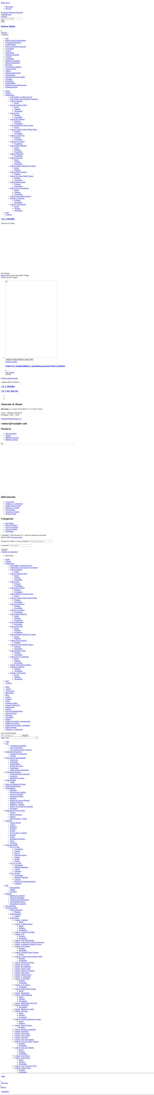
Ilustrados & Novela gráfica (15, 810)
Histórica (13, 829)
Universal (13, 843)
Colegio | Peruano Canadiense (25, 1029)
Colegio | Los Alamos (22, 985)
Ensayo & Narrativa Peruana (15, 784)
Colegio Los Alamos (17, 610)
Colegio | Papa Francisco (23, 1025)
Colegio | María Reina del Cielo (25, 1003)
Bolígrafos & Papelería (13, 752)
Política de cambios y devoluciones (17, 721)
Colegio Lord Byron (17, 604)
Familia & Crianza (16, 766)
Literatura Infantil (11, 845)
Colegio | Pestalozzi (21, 1031)
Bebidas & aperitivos (17, 896)
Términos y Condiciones (14, 729)
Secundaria (18, 580)
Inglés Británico (15, 914)
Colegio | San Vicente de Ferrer (25, 1066)
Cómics (12, 813)
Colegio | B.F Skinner (22, 946)
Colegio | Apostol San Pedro (24, 932)
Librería (8, 561)
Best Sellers (9, 693)
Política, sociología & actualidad (21, 806)
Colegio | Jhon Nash (21, 973)
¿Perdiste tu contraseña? (9, 552)
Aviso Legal (9, 691)
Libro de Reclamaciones (14, 711)
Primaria (17, 578)
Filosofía (13, 798)
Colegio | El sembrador (22, 967)
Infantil (12, 890)
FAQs (7, 701)
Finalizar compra (11, 703)
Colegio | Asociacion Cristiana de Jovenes (29, 942)
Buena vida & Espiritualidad (15, 758)
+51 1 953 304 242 (9, 391)
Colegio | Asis (19, 934)
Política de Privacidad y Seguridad (17, 725)
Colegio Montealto (16, 622)
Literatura (8, 821)
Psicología (13, 808)
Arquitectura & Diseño (18, 746)
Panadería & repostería (18, 904)
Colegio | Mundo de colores (24, 1009)
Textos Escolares (11, 908)
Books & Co (5, 3)
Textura (17, 861)
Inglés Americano (16, 910)
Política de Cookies (12, 723)
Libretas (13, 756)
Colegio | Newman (21, 1011)
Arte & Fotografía (16, 748)
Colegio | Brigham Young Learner (26, 952)
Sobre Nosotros (10, 727)
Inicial (16, 572)
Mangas (13, 817)
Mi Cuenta (5, 1083)
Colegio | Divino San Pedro (24, 962)
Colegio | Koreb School (22, 975)
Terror (12, 841)
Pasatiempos (14, 768)
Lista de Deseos (11, 713)
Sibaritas (8, 894)
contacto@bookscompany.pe (11, 419)
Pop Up (17, 853)
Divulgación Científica (18, 792)
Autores (8, 689)
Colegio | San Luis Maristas (24, 1048)
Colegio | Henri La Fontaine (24, 971)
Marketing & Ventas (17, 778)
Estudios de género (16, 796)
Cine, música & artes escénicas (21, 750)
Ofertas (8, 719)
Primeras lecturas (20, 855)
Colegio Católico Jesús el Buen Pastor (23, 598)
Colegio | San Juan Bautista (24, 1040)
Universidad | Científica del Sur (21, 565)
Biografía (13, 790)
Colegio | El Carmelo (21, 965)
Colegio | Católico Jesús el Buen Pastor (28, 956)
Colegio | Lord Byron (22, 979)
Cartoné (17, 851)
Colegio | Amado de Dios (23, 924)
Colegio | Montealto (21, 1005)
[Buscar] (3, 21)
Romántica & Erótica (17, 839)
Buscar (25, 735)
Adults (12, 782)
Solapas (17, 857)
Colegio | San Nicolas (22, 1056)
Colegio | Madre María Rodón (25, 989)
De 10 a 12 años (16, 863)
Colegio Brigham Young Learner (21, 594)
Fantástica (13, 827)
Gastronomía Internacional (19, 900)
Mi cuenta (9, 715)
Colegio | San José (21, 1037)
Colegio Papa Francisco (18, 640)
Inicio (7, 687)
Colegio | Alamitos (21, 920)
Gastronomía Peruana (17, 902)
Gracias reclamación (12, 705)
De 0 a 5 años (15, 847)
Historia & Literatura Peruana (24, 881)
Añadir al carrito (11, 362)
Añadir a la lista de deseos (15, 359)
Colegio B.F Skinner (17, 588)
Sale (6, 885)
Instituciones (5, 1091)
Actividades (18, 849)
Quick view (29, 359)
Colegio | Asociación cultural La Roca (27, 944)
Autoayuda (14, 760)
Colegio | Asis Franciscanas (24, 940)
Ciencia (17, 869)
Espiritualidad (15, 764)
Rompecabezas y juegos (18, 819)
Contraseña (5, 545)
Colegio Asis (14, 582)
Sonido (17, 859)
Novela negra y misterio (18, 833)
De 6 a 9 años (15, 873)
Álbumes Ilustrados (21, 867)
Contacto (8, 683)
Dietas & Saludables (17, 898)
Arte (7, 744)
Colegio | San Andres (22, 1033)
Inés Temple (9, 372)
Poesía (12, 837)
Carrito (7, 697)
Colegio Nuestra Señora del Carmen (23, 634)
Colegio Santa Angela (17, 651)
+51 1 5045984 (8, 219)
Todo (7, 742)
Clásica (12, 825)
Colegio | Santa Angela (22, 1068)
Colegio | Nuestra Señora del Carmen (27, 1019)
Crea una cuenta (16, 537)
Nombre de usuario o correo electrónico (15, 541)
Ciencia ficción (15, 823)
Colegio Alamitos (16, 570)
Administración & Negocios (20, 774)
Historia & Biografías (13, 786)
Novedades (9, 717)
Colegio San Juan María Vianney (21, 645)
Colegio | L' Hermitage (22, 977)
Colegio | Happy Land (22, 969)
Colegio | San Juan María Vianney (26, 1042)
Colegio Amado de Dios (18, 574)
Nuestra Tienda (8, 26)
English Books (10, 780)
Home (3, 275)
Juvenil (12, 831)
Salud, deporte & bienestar (19, 770)
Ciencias (17, 879)
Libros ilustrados (16, 815)
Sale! (7, 681)
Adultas (17, 916)
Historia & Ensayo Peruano (19, 800)
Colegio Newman (16, 626)
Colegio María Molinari (18, 614)
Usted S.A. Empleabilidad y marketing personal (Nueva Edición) (35, 366)
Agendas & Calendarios (18, 754)
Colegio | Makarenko (21, 993)
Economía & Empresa (13, 772)
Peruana (13, 835)
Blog (7, 695)
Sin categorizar (10, 906)
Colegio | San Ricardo (18, 673)
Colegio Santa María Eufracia (20, 665)
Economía (13, 776)
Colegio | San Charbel (22, 1035)
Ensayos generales (16, 794)
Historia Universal (16, 802)
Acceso (4, 549)
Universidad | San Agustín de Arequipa (24, 567)
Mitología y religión (17, 804)
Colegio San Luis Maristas (19, 657)
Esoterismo (14, 762)
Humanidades (10, 788)
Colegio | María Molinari (23, 995)
